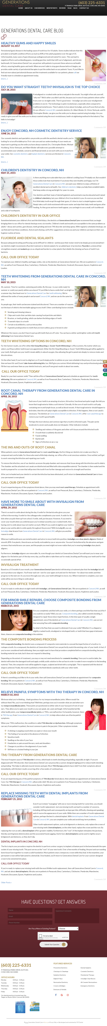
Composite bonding (69, 614)
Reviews (62, 8)
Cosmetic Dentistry (87, 971)
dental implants (78, 816)
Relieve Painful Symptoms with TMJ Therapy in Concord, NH (52, 692)
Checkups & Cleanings (61, 971)
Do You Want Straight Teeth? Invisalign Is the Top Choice (50, 87)
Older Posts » (6, 882)
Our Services (39, 8)
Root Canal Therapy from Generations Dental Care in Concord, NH (48, 392)
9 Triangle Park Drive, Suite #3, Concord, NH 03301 (85, 5)
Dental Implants (86, 968)
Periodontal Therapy (87, 975)
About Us (28, 8)
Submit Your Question (52, 944)
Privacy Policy (53, 1022)
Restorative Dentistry (61, 982)
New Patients (52, 8)
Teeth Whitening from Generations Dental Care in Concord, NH (53, 277)
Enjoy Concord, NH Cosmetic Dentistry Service (41, 130)
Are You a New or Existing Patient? (42, 928)
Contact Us (84, 8)
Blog (75, 8)
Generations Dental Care (43, 184)
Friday (3, 991)
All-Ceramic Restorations (89, 982)
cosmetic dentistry (20, 154)
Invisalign (4, 531)
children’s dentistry (68, 187)
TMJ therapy (8, 715)
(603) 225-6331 (91, 2)
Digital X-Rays (58, 979)
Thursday (4, 989)
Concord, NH (50, 110)
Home (20, 8)
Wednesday (5, 986)
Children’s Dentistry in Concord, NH (32, 170)
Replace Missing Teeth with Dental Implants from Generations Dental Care (44, 794)
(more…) (4, 79)
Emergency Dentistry (88, 986)
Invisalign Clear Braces (88, 979)
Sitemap (46, 1022)
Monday (3, 980)
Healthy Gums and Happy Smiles (28, 43)
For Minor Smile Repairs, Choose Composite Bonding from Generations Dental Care (51, 601)
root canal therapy (94, 414)
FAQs (69, 8)
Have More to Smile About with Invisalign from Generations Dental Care (42, 503)
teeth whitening (55, 293)
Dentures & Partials (60, 989)
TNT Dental (79, 1022)
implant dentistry (38, 154)
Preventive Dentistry (60, 968)
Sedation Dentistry (60, 975)
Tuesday (4, 983)
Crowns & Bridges (59, 986)
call (75, 72)
